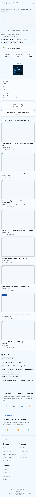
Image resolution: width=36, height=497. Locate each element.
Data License (7, 476)
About (5, 469)
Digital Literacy (25, 366)
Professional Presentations (24, 369)
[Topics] (9, 3)
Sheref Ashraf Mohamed (14, 48)
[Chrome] (8, 430)
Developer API (24, 454)
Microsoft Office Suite (10, 36)
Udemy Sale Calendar (9, 460)
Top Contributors (8, 457)
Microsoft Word (7, 369)
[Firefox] (18, 430)
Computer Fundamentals (10, 380)
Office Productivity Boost (10, 373)
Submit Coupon (24, 457)
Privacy (5, 479)
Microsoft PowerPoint (9, 366)
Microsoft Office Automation (11, 376)
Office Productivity (14, 35)
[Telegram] (6, 406)
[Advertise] (29, 3)
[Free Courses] (6, 3)
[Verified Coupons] (3, 3)
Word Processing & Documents (11, 362)
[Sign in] (33, 3)
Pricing (22, 447)
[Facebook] (22, 406)
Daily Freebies (7, 451)
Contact (5, 472)
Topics (3, 35)
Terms (5, 482)
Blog (4, 447)
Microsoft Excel (8, 358)
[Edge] (28, 430)
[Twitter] (14, 406)
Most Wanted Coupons (9, 454)
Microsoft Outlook (27, 380)
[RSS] (29, 406)
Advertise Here (24, 451)
